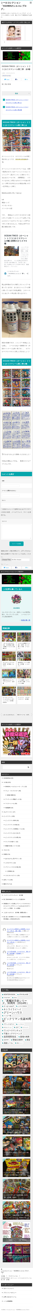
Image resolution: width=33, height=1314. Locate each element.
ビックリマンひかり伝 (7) (12, 833)
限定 (28, 1040)
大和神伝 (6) (10, 871)
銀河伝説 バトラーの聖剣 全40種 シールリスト (24, 664)
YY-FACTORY (7, 997)
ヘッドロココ (21, 1024)
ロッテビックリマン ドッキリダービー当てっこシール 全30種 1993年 (8, 700)
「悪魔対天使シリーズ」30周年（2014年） (15, 1001)
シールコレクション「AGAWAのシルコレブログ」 (14, 5)
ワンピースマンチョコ (13, 1030)
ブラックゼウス (9, 1024)
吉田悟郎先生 (10, 1037)
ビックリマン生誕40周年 (16, 1019)
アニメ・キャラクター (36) (13, 790)
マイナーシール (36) (11, 803)
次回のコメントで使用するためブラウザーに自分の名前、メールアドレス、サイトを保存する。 (16, 512)
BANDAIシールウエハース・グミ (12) (16, 786)
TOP (15, 1271)
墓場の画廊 (24, 1037)
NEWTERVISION (9, 994)
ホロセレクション (8, 1027)
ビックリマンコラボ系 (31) (13, 837)
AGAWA (18, 953)
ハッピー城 (7, 1015)
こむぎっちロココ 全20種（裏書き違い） (15, 912)
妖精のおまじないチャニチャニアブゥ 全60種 (8, 681)
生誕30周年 (6, 1039)
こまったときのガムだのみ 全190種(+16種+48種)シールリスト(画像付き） (9, 646)
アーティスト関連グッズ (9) (13, 799)
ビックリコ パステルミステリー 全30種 (23, 698)
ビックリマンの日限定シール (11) (15, 829)
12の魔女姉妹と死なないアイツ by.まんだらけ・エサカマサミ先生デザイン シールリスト (16, 1258)
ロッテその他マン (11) (11, 841)
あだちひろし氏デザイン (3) (13, 858)
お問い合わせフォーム (9, 1297)
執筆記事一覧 (25, 620)
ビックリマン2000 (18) (12, 820)
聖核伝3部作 (18, 1040)
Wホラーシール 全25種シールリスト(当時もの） (24, 714)
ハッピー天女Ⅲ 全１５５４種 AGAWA (15, 1240)
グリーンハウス (13, 1012)
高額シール (8, 1043)
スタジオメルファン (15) (12, 875)
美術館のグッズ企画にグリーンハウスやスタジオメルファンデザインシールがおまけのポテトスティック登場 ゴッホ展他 (16, 906)
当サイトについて (8, 1288)
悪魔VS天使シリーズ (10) (12, 846)
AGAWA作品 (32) (8, 778)
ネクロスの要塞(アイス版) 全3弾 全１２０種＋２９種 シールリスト (24, 646)
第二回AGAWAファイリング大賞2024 (14, 899)
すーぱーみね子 (9, 1006)
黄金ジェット (20, 1043)
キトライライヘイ (12, 1009)
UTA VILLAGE (23, 994)
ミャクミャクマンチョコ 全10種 (13, 895)
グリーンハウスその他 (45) (13, 867)
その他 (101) (7, 782)
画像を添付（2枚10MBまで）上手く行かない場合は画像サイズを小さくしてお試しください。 (16, 554)
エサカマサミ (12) (10, 863)
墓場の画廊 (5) (11, 795)
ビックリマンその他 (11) (12, 824)
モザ (17, 1027)
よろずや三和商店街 (22, 1006)
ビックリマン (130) (9, 816)
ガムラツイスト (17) (9, 812)
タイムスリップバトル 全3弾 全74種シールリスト (9, 664)
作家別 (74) (6, 854)
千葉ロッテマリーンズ (13, 1034)
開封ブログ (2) (7, 884)
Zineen (15, 997)
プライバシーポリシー (9, 1292)
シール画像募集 (7, 1301)
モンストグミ (25, 1027)
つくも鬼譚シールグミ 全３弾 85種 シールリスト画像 (24, 681)
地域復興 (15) (9, 807)
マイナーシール (6, 75)
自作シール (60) (8, 879)
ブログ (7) (6, 850)
